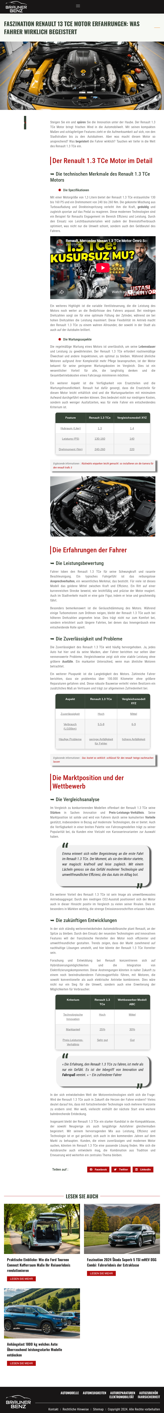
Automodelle (70, 1393)
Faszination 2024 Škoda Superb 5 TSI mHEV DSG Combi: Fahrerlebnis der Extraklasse (121, 1262)
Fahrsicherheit (149, 1397)
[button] (78, 6)
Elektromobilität (121, 1397)
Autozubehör (148, 1393)
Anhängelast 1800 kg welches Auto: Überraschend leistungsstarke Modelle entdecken (34, 1349)
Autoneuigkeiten (94, 1393)
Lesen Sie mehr (21, 1278)
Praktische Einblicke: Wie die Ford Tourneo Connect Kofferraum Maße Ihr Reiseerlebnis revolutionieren (38, 1265)
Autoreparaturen (122, 1393)
